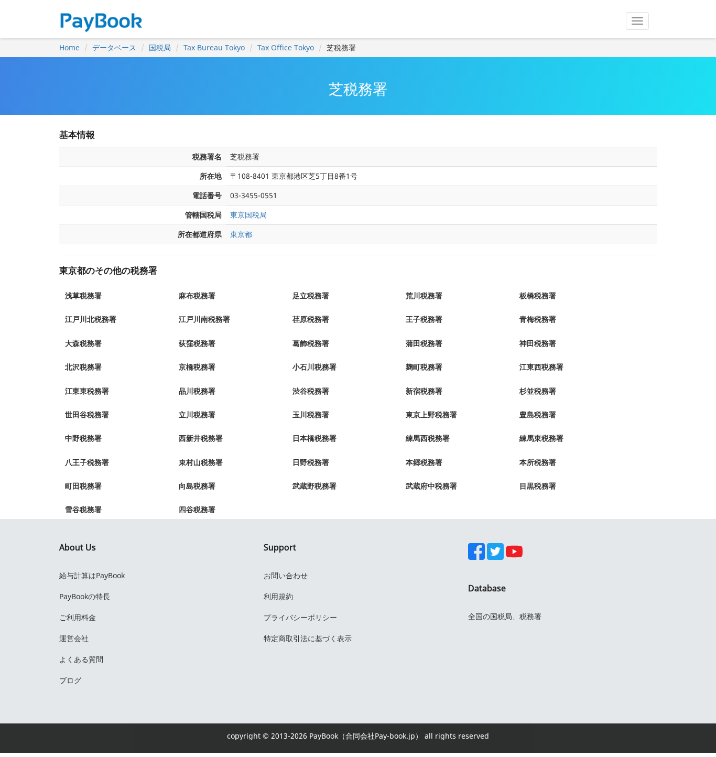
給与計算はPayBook (92, 575)
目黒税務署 (537, 486)
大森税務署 (83, 343)
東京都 (241, 234)
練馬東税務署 (541, 438)
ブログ (70, 680)
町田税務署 (83, 486)
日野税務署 (310, 462)
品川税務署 (197, 391)
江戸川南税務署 (204, 319)
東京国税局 (248, 215)
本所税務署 (537, 462)
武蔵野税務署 (314, 486)
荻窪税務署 (197, 343)
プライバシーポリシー (300, 617)
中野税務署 (83, 438)
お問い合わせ (286, 575)
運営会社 (74, 638)
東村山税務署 (201, 462)
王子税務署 (424, 319)
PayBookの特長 (84, 596)
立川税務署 (197, 414)
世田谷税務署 (87, 414)
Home (69, 47)
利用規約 (278, 596)
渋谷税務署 (310, 391)
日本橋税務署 (314, 438)
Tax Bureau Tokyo (214, 47)
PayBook (322, 736)
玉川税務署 (310, 414)
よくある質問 (81, 659)
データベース (114, 47)
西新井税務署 (201, 438)
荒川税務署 (424, 295)
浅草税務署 (83, 295)
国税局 (160, 47)
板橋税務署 (537, 295)
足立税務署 (310, 295)
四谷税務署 (197, 509)
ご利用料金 (77, 617)
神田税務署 (537, 343)
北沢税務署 (83, 367)
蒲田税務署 (424, 343)
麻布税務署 (197, 295)
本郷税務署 (424, 462)
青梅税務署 (537, 319)
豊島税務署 (537, 414)
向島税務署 (197, 486)
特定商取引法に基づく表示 (308, 638)
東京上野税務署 (431, 414)
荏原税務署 (310, 319)
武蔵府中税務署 (431, 486)
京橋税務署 (197, 367)
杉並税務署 (537, 391)
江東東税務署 (87, 391)
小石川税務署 (314, 367)
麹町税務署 (424, 367)
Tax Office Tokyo (285, 47)
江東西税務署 (541, 367)
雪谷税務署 (83, 509)
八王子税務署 (87, 462)
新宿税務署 (424, 391)
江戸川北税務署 (90, 319)
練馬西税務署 (428, 438)
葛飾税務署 (310, 343)
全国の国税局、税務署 (504, 616)
